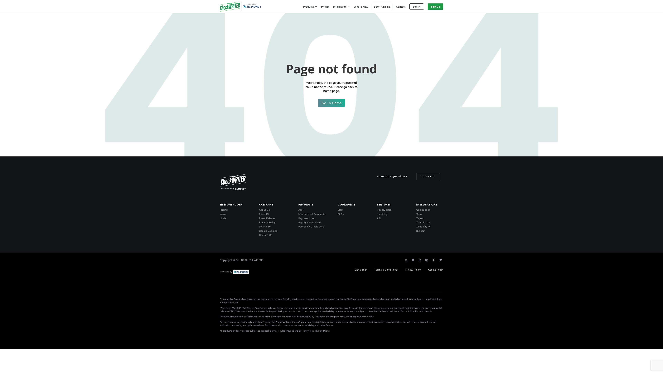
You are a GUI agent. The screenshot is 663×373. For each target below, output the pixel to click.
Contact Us (428, 176)
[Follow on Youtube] (413, 260)
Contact (401, 6)
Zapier (420, 218)
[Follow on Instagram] (427, 260)
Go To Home (331, 103)
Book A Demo (382, 6)
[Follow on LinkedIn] (420, 260)
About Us (264, 209)
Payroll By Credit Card (311, 226)
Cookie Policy (435, 269)
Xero (419, 214)
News (223, 214)
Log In (416, 6)
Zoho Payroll (423, 226)
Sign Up (435, 6)
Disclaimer (361, 269)
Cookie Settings (268, 230)
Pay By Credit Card (309, 222)
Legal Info (265, 226)
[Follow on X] (406, 260)
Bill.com (420, 230)
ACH (301, 209)
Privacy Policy (267, 222)
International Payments (311, 214)
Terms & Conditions (385, 269)
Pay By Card (384, 209)
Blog (340, 209)
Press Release (267, 218)
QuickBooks (423, 209)
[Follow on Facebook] (433, 260)
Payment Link (306, 218)
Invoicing (382, 214)
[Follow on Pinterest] (440, 260)
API (379, 218)
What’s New (361, 6)
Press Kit (264, 214)
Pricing (325, 6)
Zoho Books (423, 222)
